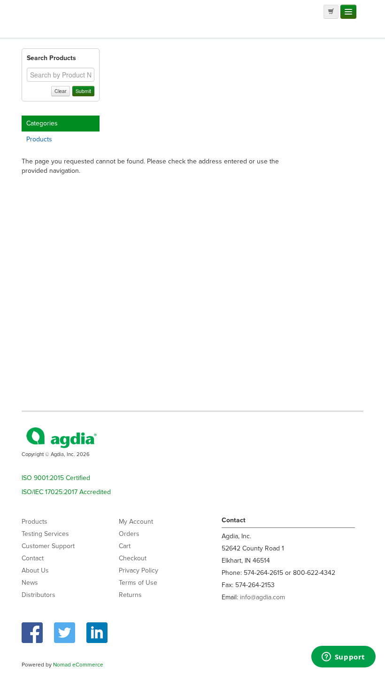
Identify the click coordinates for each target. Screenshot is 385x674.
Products (39, 139)
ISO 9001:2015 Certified (56, 478)
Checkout (132, 558)
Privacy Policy (138, 570)
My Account (136, 522)
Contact (33, 558)
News (30, 583)
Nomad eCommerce (78, 664)
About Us (35, 570)
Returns (130, 595)
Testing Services (45, 534)
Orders (129, 534)
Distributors (38, 595)
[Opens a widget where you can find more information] (343, 657)
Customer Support (48, 546)
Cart (125, 546)
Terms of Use (138, 583)
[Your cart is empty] (331, 12)
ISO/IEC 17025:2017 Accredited (66, 492)
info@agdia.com (262, 597)
